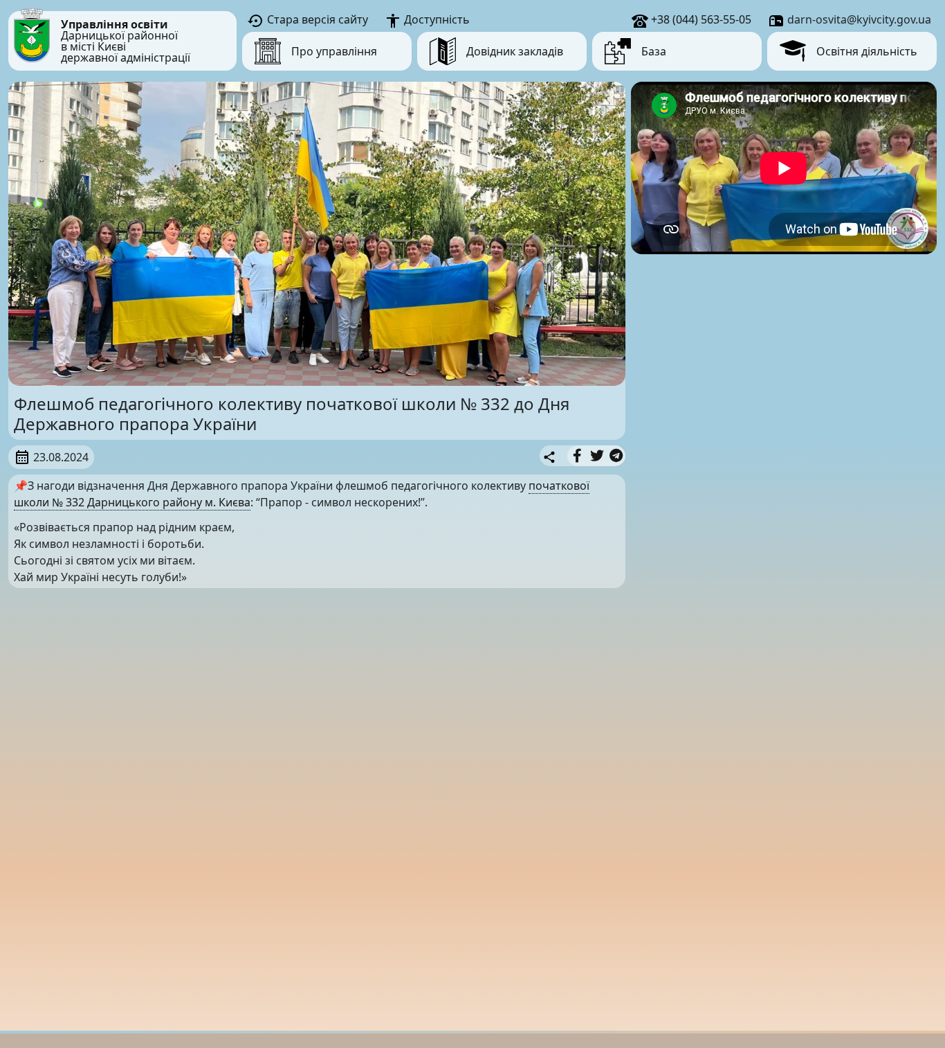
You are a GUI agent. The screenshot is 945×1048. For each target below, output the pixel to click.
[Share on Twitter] (597, 455)
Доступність (435, 19)
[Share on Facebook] (577, 455)
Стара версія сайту (316, 19)
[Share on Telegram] (616, 455)
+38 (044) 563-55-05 (699, 19)
